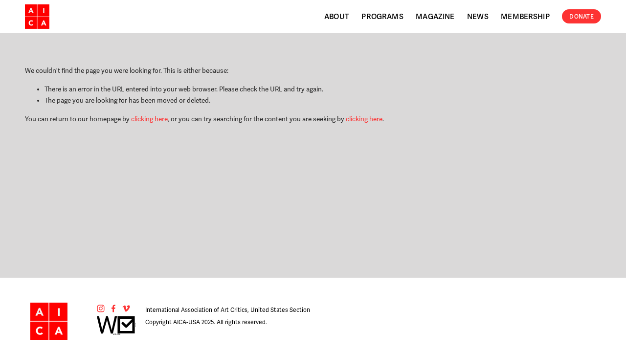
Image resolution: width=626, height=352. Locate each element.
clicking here (149, 119)
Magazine (435, 16)
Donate (581, 16)
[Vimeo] (126, 308)
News (478, 16)
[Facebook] (113, 308)
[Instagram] (101, 308)
